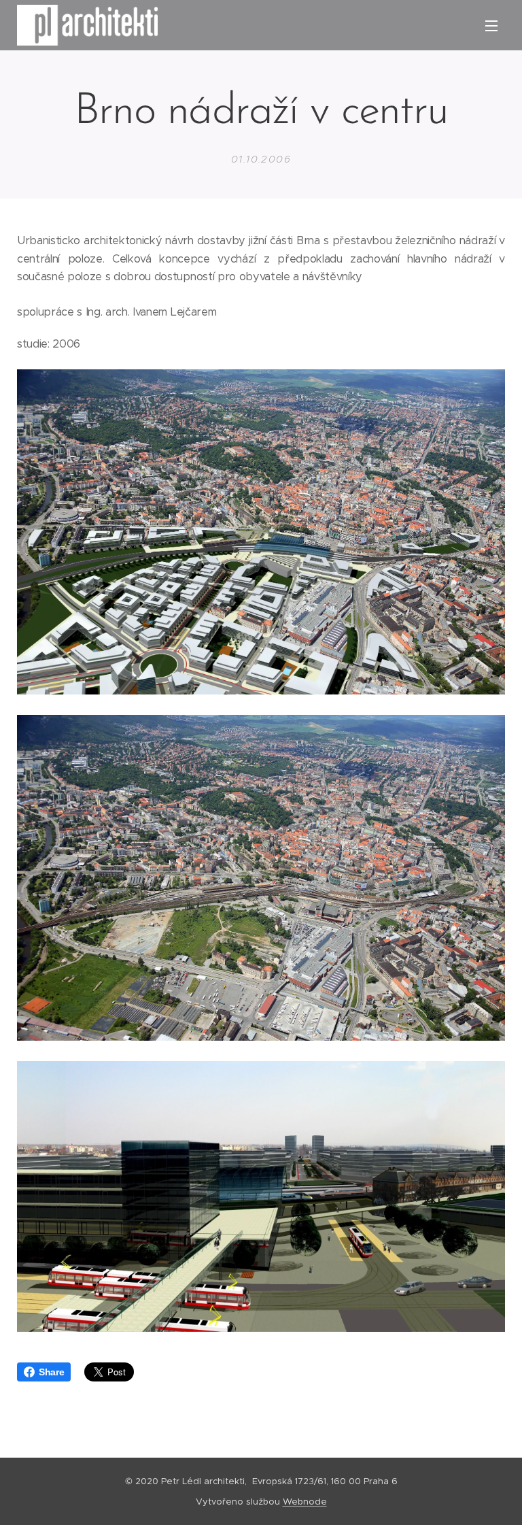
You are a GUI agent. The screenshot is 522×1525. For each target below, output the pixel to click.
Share (51, 1372)
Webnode (305, 1501)
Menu (491, 25)
